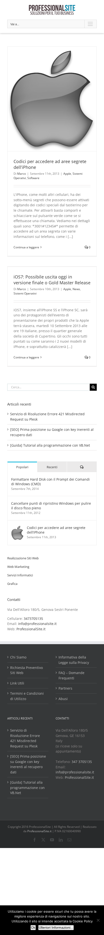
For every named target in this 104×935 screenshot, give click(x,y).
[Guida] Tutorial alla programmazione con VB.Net (50, 445)
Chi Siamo (18, 657)
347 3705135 (82, 761)
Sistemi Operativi (25, 293)
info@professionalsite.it (37, 623)
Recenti (52, 467)
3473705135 (33, 618)
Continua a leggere (26, 247)
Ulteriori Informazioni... (56, 927)
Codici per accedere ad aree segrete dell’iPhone (50, 164)
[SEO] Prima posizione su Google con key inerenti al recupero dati (28, 764)
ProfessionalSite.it (30, 629)
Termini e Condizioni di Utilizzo (27, 696)
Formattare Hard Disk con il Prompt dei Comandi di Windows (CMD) (50, 481)
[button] (23, 558)
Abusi (63, 698)
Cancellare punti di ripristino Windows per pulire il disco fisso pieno (51, 505)
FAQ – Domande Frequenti (71, 675)
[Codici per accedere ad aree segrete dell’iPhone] (17, 528)
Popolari (22, 467)
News (76, 289)
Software (33, 178)
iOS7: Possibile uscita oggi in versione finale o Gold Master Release (52, 280)
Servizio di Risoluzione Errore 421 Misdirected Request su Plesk (25, 738)
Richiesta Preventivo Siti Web (26, 670)
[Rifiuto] (98, 920)
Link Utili (17, 683)
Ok (33, 927)
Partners (65, 688)
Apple (67, 174)
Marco (21, 174)
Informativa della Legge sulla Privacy (74, 660)
